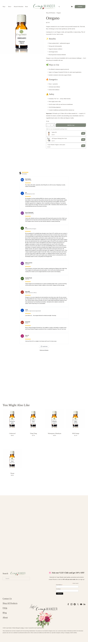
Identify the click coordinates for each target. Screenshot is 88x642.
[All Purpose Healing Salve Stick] (49, 139)
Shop (4, 6)
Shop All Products (50, 12)
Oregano (59, 12)
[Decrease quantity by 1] (47, 125)
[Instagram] (71, 604)
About (9, 6)
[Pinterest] (75, 604)
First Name (58, 588)
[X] (78, 604)
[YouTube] (81, 604)
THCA (22, 627)
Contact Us (7, 598)
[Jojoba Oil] (49, 133)
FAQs (5, 608)
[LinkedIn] (84, 604)
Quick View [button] (12, 418)
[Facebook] (68, 604)
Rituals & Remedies (18, 6)
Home (26, 6)
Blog (5, 613)
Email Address (59, 584)
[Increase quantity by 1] (53, 125)
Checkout (80, 6)
